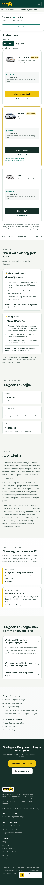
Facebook (6, 808)
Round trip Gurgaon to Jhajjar (13, 817)
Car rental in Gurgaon (10, 726)
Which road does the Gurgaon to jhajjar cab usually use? (20, 664)
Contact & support (9, 848)
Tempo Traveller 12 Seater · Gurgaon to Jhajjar (19, 710)
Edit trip (21, 27)
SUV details (23, 216)
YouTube (35, 808)
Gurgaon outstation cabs (11, 826)
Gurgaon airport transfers (12, 833)
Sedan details (23, 155)
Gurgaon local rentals (10, 829)
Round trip (33, 236)
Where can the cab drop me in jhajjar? (19, 674)
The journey (21, 236)
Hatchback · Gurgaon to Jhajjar (13, 700)
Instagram (26, 808)
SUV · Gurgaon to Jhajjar (11, 707)
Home (2, 10)
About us (5, 845)
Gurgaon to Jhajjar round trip (13, 723)
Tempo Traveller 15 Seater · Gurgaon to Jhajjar (19, 713)
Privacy (5, 855)
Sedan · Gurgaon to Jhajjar (12, 703)
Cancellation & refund (10, 852)
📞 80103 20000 (22, 771)
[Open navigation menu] (39, 3)
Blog (4, 842)
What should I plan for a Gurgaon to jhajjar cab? (16, 641)
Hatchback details (22, 99)
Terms (4, 858)
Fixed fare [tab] (8, 44)
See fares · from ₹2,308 (22, 763)
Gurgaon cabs (10, 10)
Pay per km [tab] (20, 44)
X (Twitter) (16, 808)
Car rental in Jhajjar (9, 730)
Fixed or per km (7, 236)
